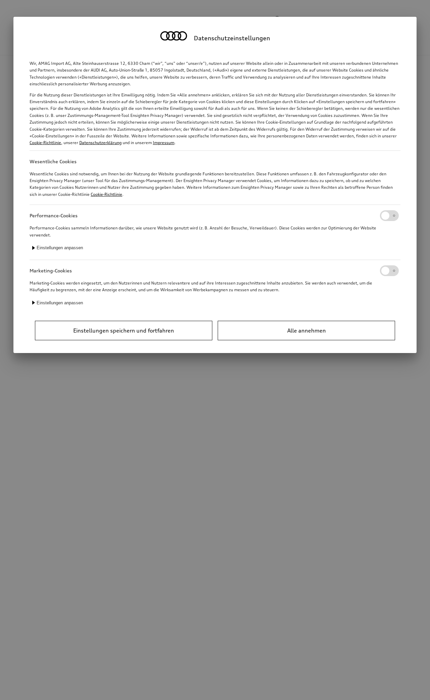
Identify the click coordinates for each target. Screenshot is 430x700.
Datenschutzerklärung (100, 142)
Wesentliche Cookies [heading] (53, 161)
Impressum (163, 142)
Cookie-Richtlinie (45, 142)
